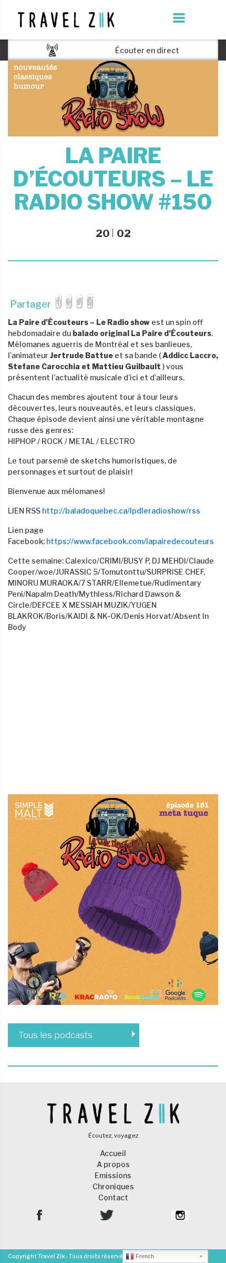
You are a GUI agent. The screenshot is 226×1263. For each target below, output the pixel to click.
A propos (113, 1164)
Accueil (113, 1153)
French (144, 1256)
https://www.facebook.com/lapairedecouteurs (130, 541)
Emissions (113, 1175)
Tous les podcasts (55, 1035)
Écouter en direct (147, 50)
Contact (113, 1197)
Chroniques (113, 1186)
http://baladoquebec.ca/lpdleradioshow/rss (121, 510)
